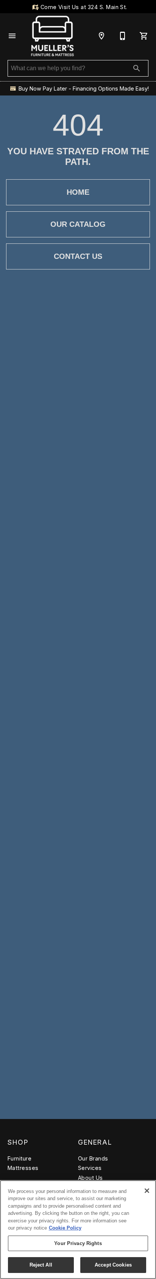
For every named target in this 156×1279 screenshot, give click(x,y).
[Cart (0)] (144, 36)
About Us (90, 1177)
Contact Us (78, 256)
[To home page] (52, 36)
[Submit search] (136, 68)
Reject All (41, 1265)
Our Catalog (78, 224)
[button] (12, 36)
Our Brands (93, 1158)
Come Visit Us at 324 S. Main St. (83, 7)
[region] (78, 1229)
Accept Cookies (113, 1265)
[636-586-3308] (123, 36)
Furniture (19, 1158)
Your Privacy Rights (77, 1243)
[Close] (147, 1190)
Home (78, 192)
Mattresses (23, 1168)
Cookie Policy (65, 1228)
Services (90, 1168)
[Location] (101, 36)
